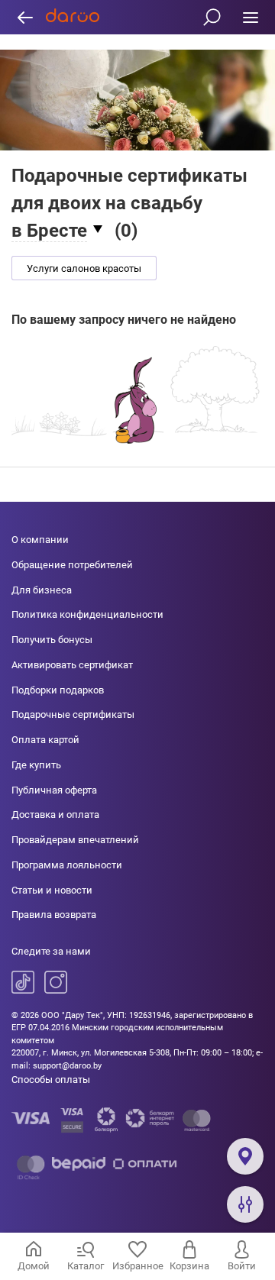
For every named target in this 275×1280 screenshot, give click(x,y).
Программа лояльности (66, 865)
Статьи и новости (51, 890)
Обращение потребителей (72, 565)
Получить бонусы (51, 639)
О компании (40, 539)
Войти (242, 1266)
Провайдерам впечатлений (75, 839)
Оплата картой (45, 739)
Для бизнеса (41, 590)
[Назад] (24, 17)
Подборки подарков (57, 690)
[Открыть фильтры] (245, 1204)
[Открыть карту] (245, 1156)
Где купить (36, 765)
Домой (34, 1266)
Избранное (137, 1266)
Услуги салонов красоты (84, 268)
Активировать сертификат (72, 665)
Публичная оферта (54, 790)
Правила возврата (53, 914)
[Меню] (250, 17)
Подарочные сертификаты (72, 714)
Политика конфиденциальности (87, 614)
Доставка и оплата (55, 814)
